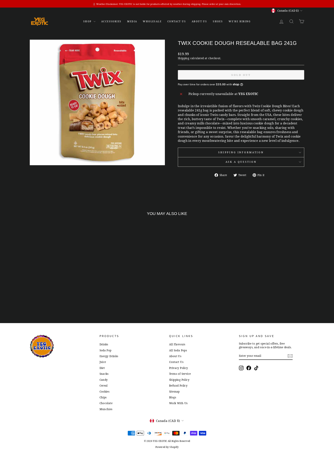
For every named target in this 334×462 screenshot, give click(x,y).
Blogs (172, 397)
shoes (218, 21)
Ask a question (241, 161)
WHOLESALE (152, 21)
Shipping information (241, 152)
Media (132, 21)
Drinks (104, 344)
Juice (103, 362)
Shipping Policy (179, 380)
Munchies (106, 409)
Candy (104, 380)
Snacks (104, 374)
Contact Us (176, 362)
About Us (199, 21)
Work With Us (178, 403)
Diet (102, 368)
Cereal (104, 385)
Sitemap (174, 391)
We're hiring (240, 21)
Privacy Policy (178, 368)
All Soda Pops (178, 350)
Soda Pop (106, 350)
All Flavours (177, 344)
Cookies (105, 391)
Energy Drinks (109, 356)
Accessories (111, 21)
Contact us (176, 21)
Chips (103, 397)
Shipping (183, 58)
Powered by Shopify (167, 447)
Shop (88, 21)
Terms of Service (180, 374)
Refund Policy (178, 385)
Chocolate (106, 403)
